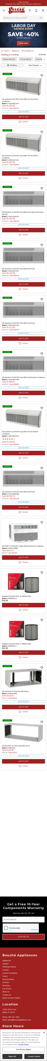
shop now (23, 43)
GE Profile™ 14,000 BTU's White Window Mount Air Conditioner (23, 546)
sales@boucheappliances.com (19, 1020)
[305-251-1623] (36, 10)
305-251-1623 (13, 1017)
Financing (6, 985)
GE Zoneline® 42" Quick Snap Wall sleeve (16, 746)
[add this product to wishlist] (42, 75)
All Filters (13, 65)
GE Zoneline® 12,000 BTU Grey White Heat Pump (18, 269)
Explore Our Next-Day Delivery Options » (23, 4)
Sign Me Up (23, 937)
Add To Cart (23, 117)
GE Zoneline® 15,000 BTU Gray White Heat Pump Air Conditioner (23, 377)
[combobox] (35, 65)
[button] (4, 10)
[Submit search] (41, 18)
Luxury (5, 976)
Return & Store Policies (11, 998)
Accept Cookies (34, 1056)
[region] (23, 1045)
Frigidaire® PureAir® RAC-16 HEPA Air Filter (16, 596)
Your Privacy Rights (23, 1049)
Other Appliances (28, 51)
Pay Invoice (23, 2)
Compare (25, 121)
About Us (6, 992)
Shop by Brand (8, 979)
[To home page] (16, 10)
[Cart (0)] (43, 10)
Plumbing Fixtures (9, 967)
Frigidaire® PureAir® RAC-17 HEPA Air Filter (16, 644)
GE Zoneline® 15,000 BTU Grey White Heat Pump (18, 492)
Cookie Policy (23, 1044)
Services (5, 982)
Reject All (12, 1056)
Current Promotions (9, 973)
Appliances (15, 51)
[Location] (30, 10)
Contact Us (6, 995)
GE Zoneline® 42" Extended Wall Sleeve (15, 691)
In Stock (5, 970)
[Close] (44, 1032)
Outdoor (5, 964)
